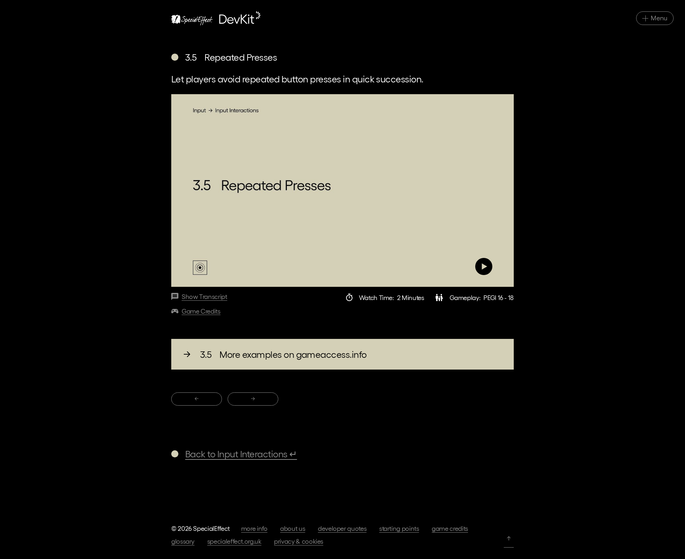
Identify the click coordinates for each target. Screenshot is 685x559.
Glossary (182, 541)
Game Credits (450, 528)
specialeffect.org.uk (234, 541)
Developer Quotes (342, 528)
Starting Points (399, 528)
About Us (292, 528)
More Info (254, 528)
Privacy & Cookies (298, 541)
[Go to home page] (215, 18)
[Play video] (342, 190)
